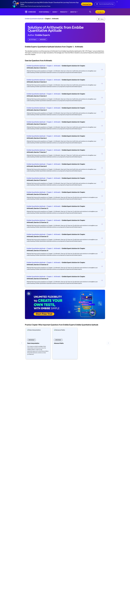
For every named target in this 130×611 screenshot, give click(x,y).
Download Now (87, 4)
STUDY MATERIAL (44, 12)
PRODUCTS (63, 12)
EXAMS (55, 12)
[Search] (90, 12)
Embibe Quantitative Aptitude (34, 18)
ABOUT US (73, 12)
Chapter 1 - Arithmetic (53, 65)
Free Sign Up (100, 12)
